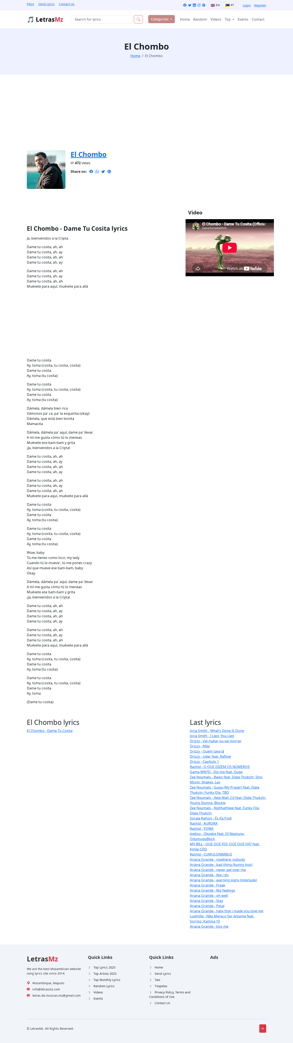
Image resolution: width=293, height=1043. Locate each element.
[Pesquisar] (138, 19)
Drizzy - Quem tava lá (207, 751)
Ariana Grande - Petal (207, 905)
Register (260, 5)
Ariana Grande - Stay (206, 900)
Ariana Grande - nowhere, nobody (217, 859)
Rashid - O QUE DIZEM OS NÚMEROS (220, 766)
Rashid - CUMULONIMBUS (211, 854)
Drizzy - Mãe (200, 746)
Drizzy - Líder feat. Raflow (210, 756)
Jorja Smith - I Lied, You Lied (212, 735)
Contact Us (66, 4)
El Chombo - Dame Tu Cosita (49, 730)
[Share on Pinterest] (109, 171)
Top (228, 19)
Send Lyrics (46, 4)
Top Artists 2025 (105, 974)
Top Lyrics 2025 (104, 967)
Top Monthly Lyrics (107, 980)
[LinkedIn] (194, 5)
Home (185, 19)
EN (217, 5)
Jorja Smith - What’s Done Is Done (217, 730)
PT (232, 5)
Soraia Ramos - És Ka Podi (211, 818)
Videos (215, 19)
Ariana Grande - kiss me (209, 926)
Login (247, 5)
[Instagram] (199, 5)
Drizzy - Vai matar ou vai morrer (216, 741)
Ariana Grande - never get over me (218, 869)
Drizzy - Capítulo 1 (204, 761)
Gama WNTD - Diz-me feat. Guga (216, 772)
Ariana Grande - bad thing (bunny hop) (221, 864)
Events (243, 19)
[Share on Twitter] (103, 171)
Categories (160, 19)
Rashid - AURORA (203, 823)
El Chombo (89, 154)
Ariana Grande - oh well (209, 895)
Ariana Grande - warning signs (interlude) (223, 880)
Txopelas (161, 986)
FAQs (30, 4)
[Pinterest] (203, 5)
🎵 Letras (45, 19)
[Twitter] (189, 5)
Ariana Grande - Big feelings (212, 890)
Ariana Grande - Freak (207, 885)
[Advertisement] (146, 115)
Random (200, 19)
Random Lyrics (104, 986)
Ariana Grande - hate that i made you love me (226, 911)
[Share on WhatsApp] (97, 171)
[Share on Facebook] (91, 171)
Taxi (157, 980)
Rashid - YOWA (201, 828)
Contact (258, 19)
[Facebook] (184, 5)
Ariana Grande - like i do (209, 875)
